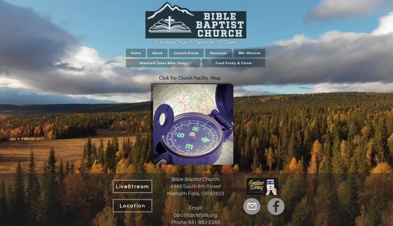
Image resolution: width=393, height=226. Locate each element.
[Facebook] (276, 206)
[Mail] (251, 206)
